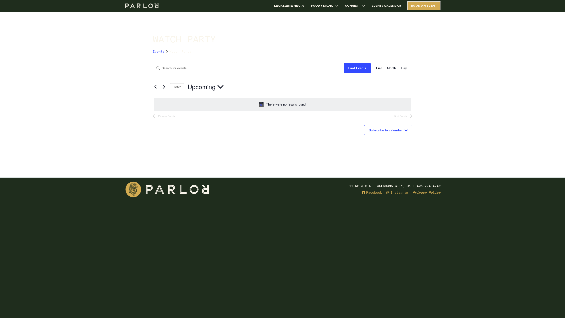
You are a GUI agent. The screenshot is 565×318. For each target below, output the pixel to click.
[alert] (282, 104)
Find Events (357, 68)
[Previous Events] (155, 86)
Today (177, 86)
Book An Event (424, 6)
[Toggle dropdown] (336, 6)
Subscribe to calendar (385, 130)
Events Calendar (386, 6)
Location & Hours (289, 6)
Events (159, 51)
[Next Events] (164, 86)
